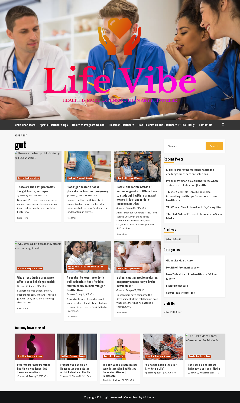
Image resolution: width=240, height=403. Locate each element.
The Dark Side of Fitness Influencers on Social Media (194, 216)
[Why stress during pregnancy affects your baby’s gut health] (38, 257)
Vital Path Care (173, 312)
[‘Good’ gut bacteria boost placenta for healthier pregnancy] (87, 166)
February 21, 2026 (79, 376)
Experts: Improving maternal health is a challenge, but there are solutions (190, 171)
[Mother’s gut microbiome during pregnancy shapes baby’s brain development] (137, 257)
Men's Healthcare (177, 285)
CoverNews (131, 397)
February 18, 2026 (207, 372)
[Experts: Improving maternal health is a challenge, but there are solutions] (35, 347)
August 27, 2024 (134, 290)
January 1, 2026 (35, 195)
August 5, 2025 (35, 286)
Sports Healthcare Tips (54, 125)
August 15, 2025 (134, 208)
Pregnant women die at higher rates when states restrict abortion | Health (192, 183)
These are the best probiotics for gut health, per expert (36, 189)
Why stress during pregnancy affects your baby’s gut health (36, 279)
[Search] (223, 124)
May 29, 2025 (84, 294)
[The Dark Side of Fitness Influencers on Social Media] (205, 347)
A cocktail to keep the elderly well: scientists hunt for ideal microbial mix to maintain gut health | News (86, 283)
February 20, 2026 (122, 380)
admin (22, 196)
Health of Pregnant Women (88, 125)
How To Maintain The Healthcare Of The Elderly (166, 125)
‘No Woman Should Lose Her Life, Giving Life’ (193, 207)
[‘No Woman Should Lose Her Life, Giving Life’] (163, 347)
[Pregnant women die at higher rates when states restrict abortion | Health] (77, 347)
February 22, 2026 (36, 376)
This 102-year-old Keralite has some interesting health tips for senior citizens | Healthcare (192, 196)
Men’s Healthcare (25, 125)
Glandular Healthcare (121, 125)
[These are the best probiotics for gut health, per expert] (38, 166)
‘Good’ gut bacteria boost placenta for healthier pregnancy (87, 189)
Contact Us (205, 125)
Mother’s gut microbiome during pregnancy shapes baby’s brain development (137, 281)
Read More (22, 217)
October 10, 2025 (85, 195)
